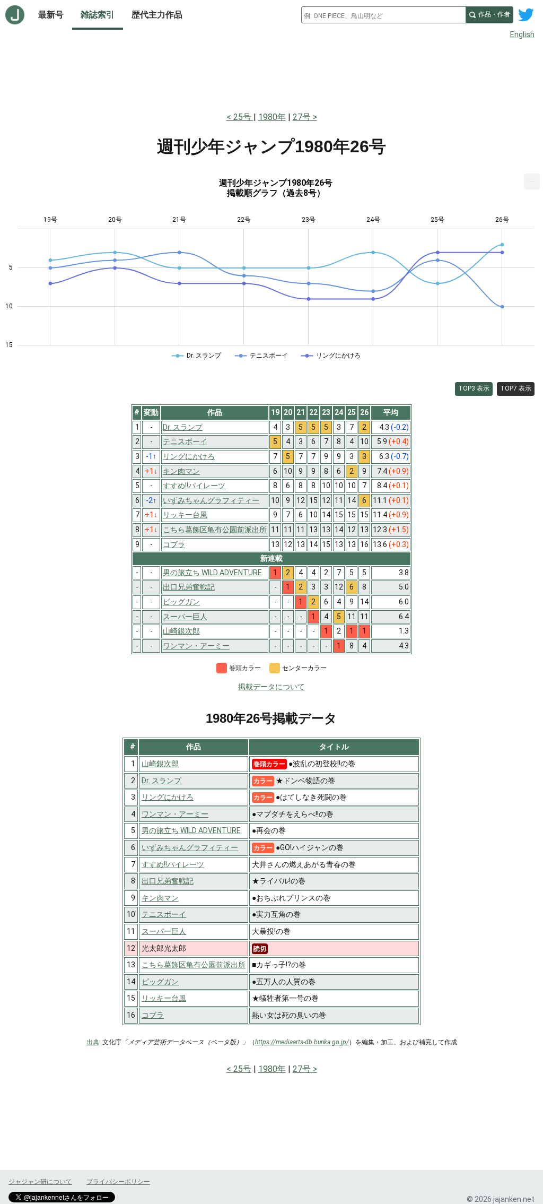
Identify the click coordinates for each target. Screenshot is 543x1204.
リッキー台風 (164, 998)
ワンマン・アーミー (175, 814)
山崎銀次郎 (160, 763)
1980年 (272, 117)
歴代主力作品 (157, 15)
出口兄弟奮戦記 (168, 881)
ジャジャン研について (40, 1181)
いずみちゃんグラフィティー (190, 847)
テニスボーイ (164, 914)
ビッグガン (160, 981)
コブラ (153, 1015)
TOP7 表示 (515, 388)
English (522, 34)
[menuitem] (532, 181)
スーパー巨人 (164, 931)
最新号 (51, 15)
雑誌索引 (98, 15)
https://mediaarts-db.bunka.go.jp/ (302, 1042)
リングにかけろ (168, 797)
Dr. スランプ (161, 780)
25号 (243, 117)
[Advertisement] (271, 73)
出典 (92, 1042)
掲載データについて (271, 686)
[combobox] (383, 14)
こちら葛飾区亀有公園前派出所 (194, 964)
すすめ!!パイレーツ (173, 864)
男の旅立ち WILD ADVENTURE (191, 830)
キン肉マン (160, 898)
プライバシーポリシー (118, 1181)
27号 (302, 117)
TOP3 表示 (473, 388)
